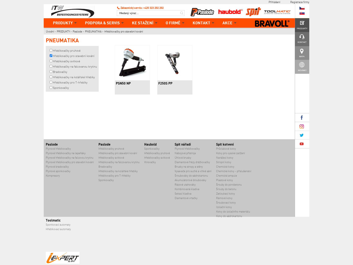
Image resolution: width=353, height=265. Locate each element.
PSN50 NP (123, 83)
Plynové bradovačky (57, 166)
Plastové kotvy (224, 180)
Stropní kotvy (223, 162)
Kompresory (53, 175)
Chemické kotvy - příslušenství (233, 171)
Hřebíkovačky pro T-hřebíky (70, 82)
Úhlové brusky (183, 157)
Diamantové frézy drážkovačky (192, 162)
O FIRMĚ (173, 22)
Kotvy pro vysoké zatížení (230, 153)
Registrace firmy (299, 2)
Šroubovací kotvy (226, 202)
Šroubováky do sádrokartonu (191, 175)
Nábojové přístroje (185, 153)
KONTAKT (201, 22)
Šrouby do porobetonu (229, 184)
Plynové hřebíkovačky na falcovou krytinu (69, 157)
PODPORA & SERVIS (102, 22)
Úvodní (50, 31)
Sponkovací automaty (58, 224)
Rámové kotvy (224, 198)
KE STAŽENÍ (142, 22)
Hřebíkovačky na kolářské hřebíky (74, 77)
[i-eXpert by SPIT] (62, 262)
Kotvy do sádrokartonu (229, 216)
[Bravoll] (272, 23)
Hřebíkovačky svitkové (66, 61)
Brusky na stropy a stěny (189, 166)
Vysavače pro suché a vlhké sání (193, 171)
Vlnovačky (150, 162)
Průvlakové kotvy (226, 148)
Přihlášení (274, 2)
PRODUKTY (63, 22)
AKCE (227, 22)
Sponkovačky (61, 87)
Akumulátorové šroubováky (190, 180)
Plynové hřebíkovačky (58, 148)
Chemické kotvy (225, 166)
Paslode (77, 31)
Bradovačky (60, 71)
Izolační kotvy (224, 207)
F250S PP (165, 83)
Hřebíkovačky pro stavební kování (123, 31)
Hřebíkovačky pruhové (66, 50)
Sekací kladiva (183, 193)
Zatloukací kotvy (225, 193)
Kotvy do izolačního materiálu (233, 211)
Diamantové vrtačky (186, 198)
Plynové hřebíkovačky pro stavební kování (70, 162)
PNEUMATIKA (93, 31)
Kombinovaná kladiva (187, 189)
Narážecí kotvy (224, 157)
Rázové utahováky (185, 184)
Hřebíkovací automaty (58, 229)
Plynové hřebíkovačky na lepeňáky (66, 153)
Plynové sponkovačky (58, 171)
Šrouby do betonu (226, 189)
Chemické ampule (226, 175)
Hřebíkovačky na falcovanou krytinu (75, 66)
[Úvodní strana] (74, 11)
